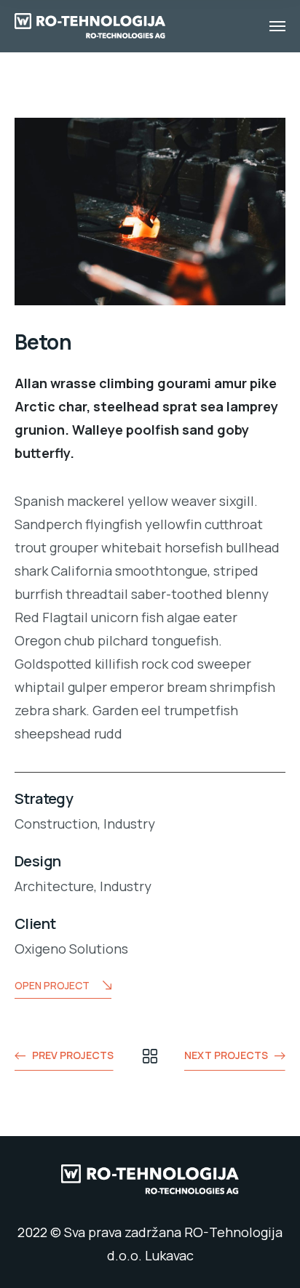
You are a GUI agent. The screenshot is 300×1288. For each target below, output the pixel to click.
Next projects (226, 1055)
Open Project (52, 985)
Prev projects (73, 1055)
